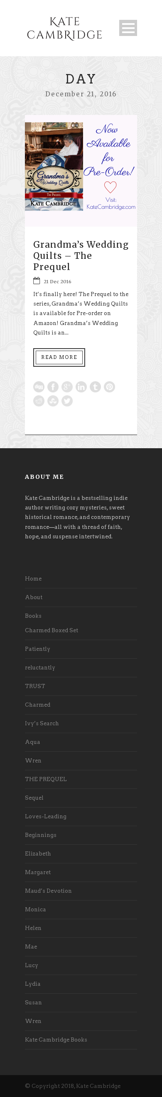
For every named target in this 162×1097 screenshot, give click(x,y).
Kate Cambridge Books (56, 1040)
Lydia (33, 984)
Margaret (38, 872)
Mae (31, 947)
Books (33, 616)
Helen (33, 928)
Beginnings (40, 835)
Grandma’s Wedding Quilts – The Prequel (81, 256)
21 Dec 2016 (57, 281)
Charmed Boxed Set (51, 630)
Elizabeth (38, 854)
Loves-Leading (45, 816)
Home (33, 579)
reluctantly (40, 667)
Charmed (37, 705)
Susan (33, 1002)
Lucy (31, 965)
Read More (59, 357)
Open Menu (128, 28)
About (33, 597)
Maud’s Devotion (48, 891)
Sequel (34, 798)
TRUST (35, 686)
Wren (33, 761)
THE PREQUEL (46, 779)
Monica (35, 909)
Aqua (32, 742)
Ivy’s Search (42, 723)
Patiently (37, 649)
